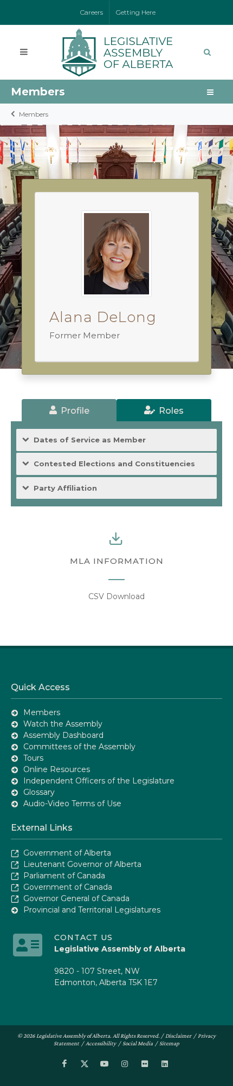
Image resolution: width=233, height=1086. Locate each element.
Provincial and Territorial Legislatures (91, 910)
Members (33, 114)
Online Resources (56, 769)
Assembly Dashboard (63, 735)
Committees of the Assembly (79, 746)
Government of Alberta (67, 853)
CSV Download (116, 596)
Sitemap (169, 1043)
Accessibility (101, 1043)
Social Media (137, 1043)
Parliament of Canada (64, 876)
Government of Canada (67, 887)
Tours (33, 758)
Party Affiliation (65, 488)
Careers (91, 12)
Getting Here (136, 12)
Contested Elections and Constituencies (114, 463)
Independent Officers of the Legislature (98, 781)
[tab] (69, 410)
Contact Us (83, 937)
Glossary (39, 792)
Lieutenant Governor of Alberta (82, 864)
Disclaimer (178, 1035)
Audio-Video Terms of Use (72, 803)
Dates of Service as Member (90, 439)
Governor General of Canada (76, 898)
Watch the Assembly (62, 724)
